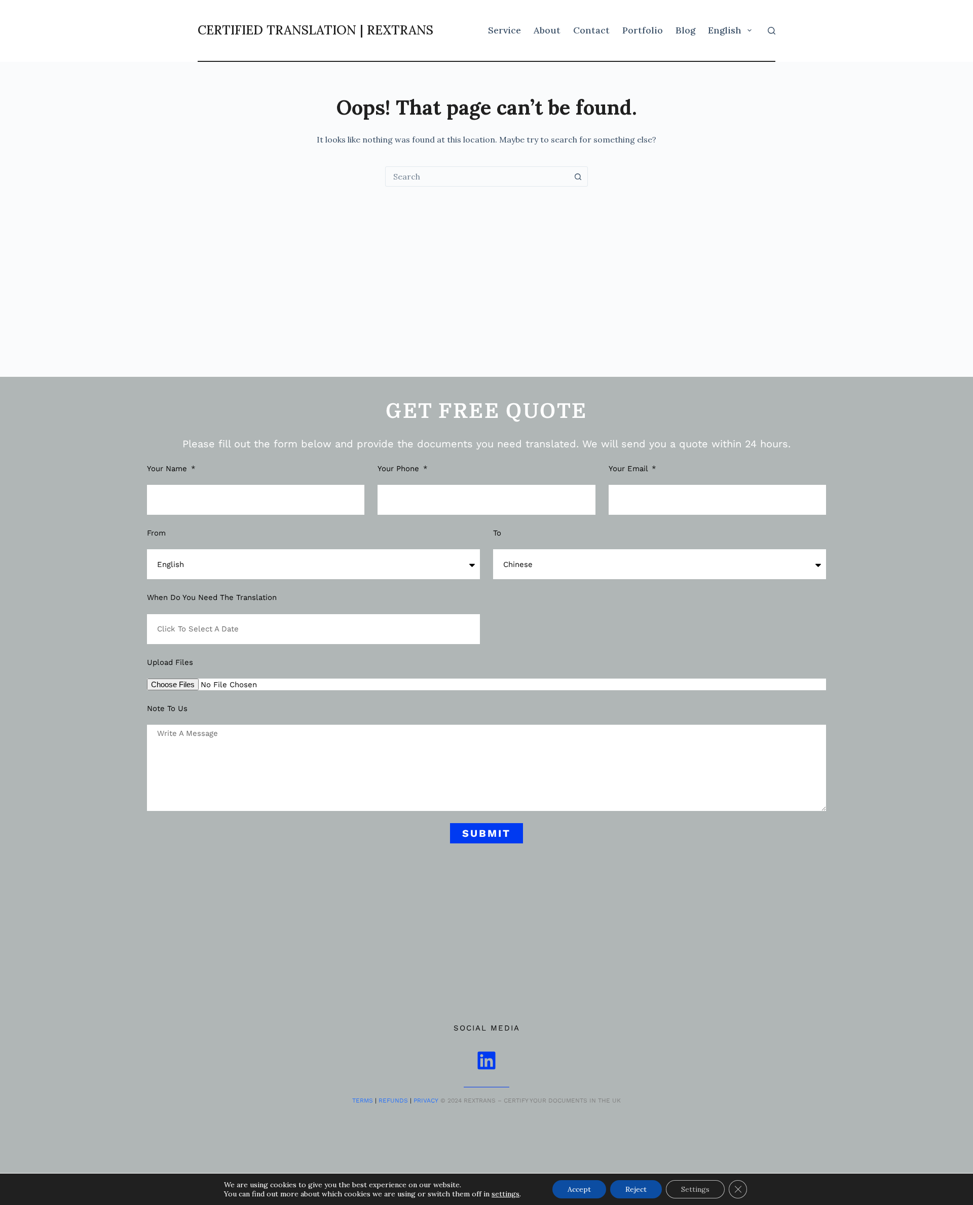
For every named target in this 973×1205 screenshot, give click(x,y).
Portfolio (642, 30)
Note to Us (167, 708)
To (497, 533)
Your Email (629, 468)
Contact (591, 30)
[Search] (771, 30)
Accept (579, 1189)
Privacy (426, 1100)
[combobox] (477, 176)
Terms (362, 1100)
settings (505, 1193)
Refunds (393, 1100)
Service (504, 30)
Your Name (168, 468)
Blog (685, 30)
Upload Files (170, 662)
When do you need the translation (212, 597)
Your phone (400, 468)
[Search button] (577, 176)
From (156, 533)
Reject (636, 1189)
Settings (695, 1189)
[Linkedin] (486, 1060)
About (547, 30)
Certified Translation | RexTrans (315, 30)
